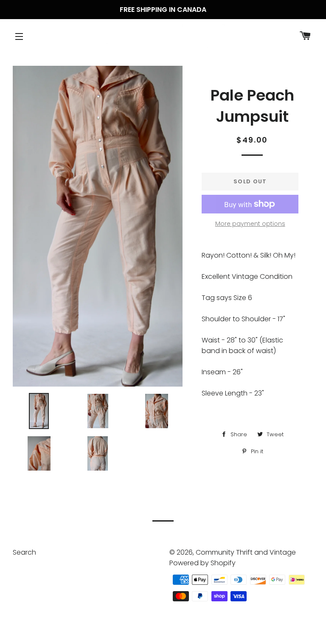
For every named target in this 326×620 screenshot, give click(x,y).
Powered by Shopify (202, 563)
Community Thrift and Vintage (246, 552)
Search (24, 552)
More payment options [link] (250, 223)
